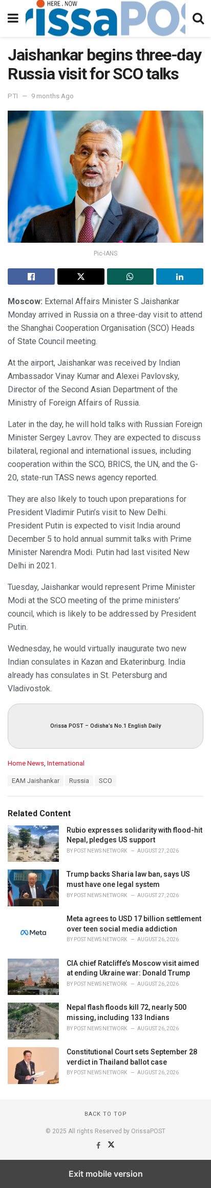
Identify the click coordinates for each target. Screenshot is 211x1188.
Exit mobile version (106, 1174)
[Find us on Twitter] (111, 1145)
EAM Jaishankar (35, 780)
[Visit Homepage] (105, 18)
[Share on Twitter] (80, 276)
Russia (79, 780)
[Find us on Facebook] (99, 1145)
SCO (105, 780)
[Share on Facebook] (31, 276)
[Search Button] (198, 18)
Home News (26, 763)
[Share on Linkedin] (179, 276)
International (66, 763)
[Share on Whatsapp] (130, 276)
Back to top (106, 1114)
